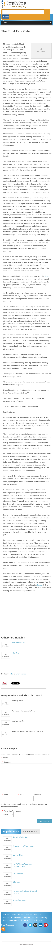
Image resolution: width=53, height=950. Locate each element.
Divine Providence (19, 900)
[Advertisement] (27, 37)
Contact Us (7, 917)
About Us (37, 915)
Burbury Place (18, 855)
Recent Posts (30, 831)
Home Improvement (11, 920)
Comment (7, 762)
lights (47, 276)
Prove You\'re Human (12, 811)
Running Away (17, 701)
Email (22, 794)
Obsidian (16, 882)
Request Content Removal (32, 920)
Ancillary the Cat (18, 643)
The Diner (15, 653)
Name (5, 794)
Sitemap (17, 917)
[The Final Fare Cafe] (41, 51)
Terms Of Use (28, 917)
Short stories (21, 674)
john (11, 674)
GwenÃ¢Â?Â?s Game (21, 837)
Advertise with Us (25, 915)
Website (37, 794)
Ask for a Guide (9, 915)
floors (39, 585)
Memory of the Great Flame (23, 846)
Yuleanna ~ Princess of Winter (23, 711)
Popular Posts (11, 831)
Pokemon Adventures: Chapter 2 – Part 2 (27, 731)
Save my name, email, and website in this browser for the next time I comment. (25, 805)
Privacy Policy (41, 917)
